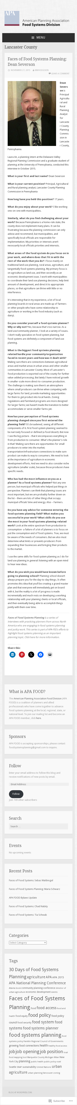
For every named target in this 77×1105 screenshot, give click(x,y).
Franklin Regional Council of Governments (43, 1041)
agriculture (36, 977)
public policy (50, 1061)
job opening (27, 1051)
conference (49, 988)
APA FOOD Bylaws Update (23, 897)
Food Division (54, 698)
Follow (15, 765)
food (33, 1008)
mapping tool (20, 1057)
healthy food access (57, 1046)
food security (24, 1022)
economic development (38, 991)
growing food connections (24, 1045)
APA (49, 977)
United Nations (44, 1067)
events (54, 992)
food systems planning (35, 1035)
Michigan (49, 1057)
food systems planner (40, 1028)
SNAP (19, 1067)
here (32, 637)
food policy (39, 1015)
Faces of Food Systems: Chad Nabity (28, 906)
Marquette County (35, 1057)
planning (24, 1061)
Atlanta (12, 988)
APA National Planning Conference (37, 983)
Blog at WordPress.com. (20, 1092)
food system (43, 1022)
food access (46, 1008)
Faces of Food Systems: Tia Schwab (28, 914)
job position (51, 1051)
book (18, 988)
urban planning (35, 1073)
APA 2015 (58, 977)
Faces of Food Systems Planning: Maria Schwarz (34, 889)
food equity (22, 1016)
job (12, 1051)
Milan (56, 1057)
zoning (56, 1073)
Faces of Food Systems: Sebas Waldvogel (31, 880)
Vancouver (48, 1073)
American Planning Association (30, 698)
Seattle (12, 1067)
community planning (32, 988)
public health (37, 1061)
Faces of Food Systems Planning (26, 617)
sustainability (29, 1067)
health (44, 1045)
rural (59, 1061)
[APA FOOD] (38, 26)
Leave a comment (60, 73)
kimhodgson (42, 70)
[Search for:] (38, 826)
